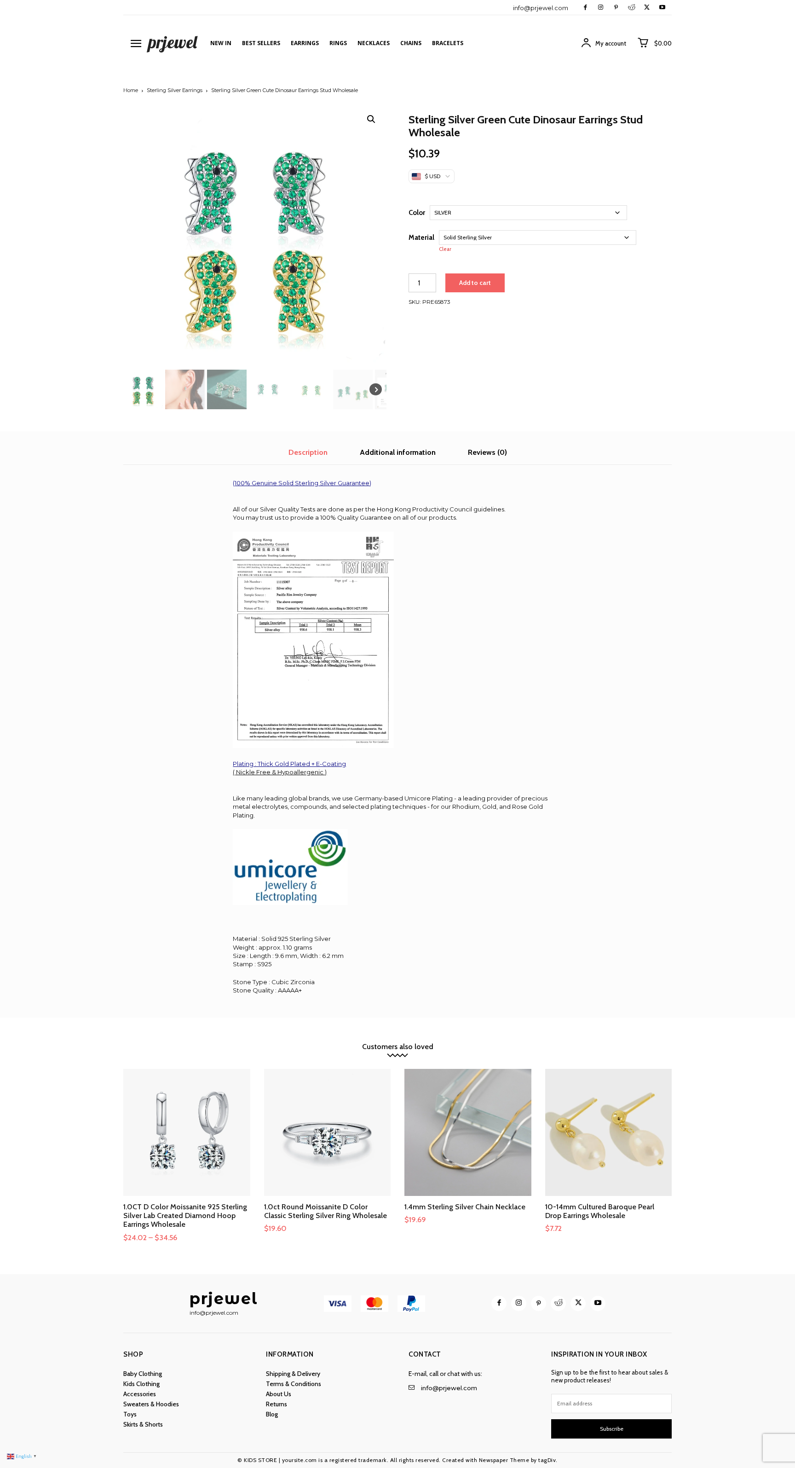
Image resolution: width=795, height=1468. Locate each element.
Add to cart (475, 283)
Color (417, 213)
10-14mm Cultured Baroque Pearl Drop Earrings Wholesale (599, 1211)
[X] (646, 7)
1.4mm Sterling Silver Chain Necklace (464, 1206)
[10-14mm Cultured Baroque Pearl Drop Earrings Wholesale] (608, 1132)
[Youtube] (662, 7)
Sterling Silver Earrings (174, 90)
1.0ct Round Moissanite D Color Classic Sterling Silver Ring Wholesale (325, 1211)
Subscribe (611, 1428)
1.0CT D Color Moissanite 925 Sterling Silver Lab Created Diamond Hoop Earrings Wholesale (185, 1215)
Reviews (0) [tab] (487, 452)
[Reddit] (631, 7)
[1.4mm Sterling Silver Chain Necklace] (467, 1132)
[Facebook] (585, 7)
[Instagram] (600, 7)
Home (130, 90)
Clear (445, 249)
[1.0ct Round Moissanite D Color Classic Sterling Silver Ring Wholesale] (327, 1132)
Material (421, 237)
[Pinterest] (616, 7)
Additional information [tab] (398, 452)
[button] (371, 119)
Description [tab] (308, 452)
